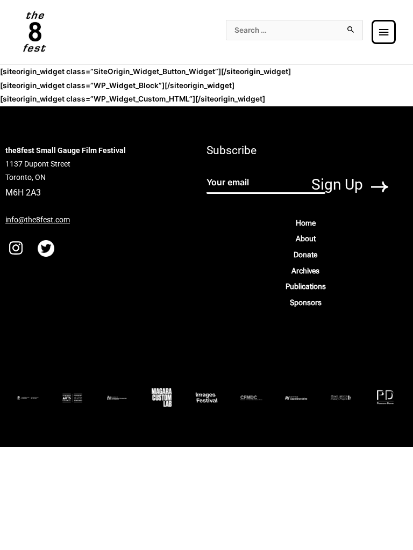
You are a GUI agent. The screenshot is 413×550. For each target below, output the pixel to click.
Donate (305, 254)
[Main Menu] (384, 32)
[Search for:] (294, 30)
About (306, 238)
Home (306, 223)
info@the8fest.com (37, 219)
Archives (305, 270)
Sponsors (306, 302)
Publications (306, 286)
